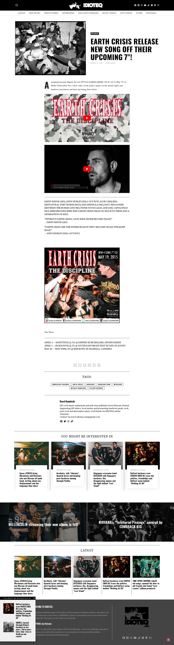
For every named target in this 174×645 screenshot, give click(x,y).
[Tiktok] (148, 5)
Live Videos (126, 13)
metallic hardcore (78, 388)
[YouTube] (145, 5)
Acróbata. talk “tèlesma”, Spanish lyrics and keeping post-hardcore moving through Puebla (68, 477)
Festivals (151, 13)
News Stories (51, 13)
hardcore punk (104, 384)
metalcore (118, 384)
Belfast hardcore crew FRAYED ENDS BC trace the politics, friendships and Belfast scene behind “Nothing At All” (24, 611)
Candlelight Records (60, 384)
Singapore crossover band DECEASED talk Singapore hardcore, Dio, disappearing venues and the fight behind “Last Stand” (105, 479)
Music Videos (109, 13)
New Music (34, 13)
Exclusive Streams (88, 13)
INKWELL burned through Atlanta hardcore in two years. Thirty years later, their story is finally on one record (23, 629)
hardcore (90, 384)
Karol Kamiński (67, 401)
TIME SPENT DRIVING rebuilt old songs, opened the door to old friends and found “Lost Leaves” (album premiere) (146, 584)
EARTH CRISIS (96, 81)
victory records (96, 388)
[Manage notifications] (168, 640)
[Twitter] (138, 5)
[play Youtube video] (87, 118)
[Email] (158, 5)
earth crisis (78, 384)
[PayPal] (155, 5)
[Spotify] (151, 5)
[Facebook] (135, 5)
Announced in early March (62, 81)
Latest (21, 13)
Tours (139, 13)
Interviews (68, 13)
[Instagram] (141, 5)
